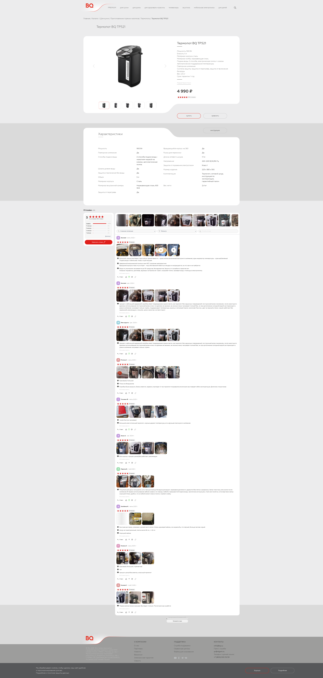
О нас (136, 646)
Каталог (95, 19)
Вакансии (138, 655)
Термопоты (145, 19)
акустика (186, 8)
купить (189, 116)
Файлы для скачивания (184, 652)
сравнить (215, 116)
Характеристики (184, 83)
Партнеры (138, 649)
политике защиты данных (58, 673)
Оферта (137, 661)
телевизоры (173, 8)
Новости (137, 652)
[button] (94, 66)
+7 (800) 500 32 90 (222, 657)
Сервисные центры (182, 649)
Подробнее (282, 671)
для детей (222, 8)
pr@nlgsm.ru (219, 651)
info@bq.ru (218, 646)
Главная (86, 19)
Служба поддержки (182, 646)
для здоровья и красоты (155, 8)
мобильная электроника (204, 8)
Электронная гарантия (143, 658)
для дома (136, 8)
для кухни (124, 8)
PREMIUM (112, 8)
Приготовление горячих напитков (125, 19)
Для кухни (104, 19)
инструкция (215, 130)
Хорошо (257, 671)
